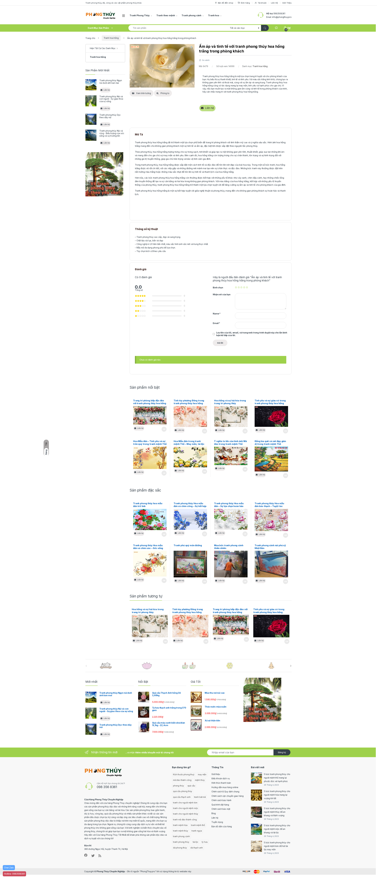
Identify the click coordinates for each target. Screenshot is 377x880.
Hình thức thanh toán (221, 783)
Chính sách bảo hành (221, 800)
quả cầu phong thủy (182, 791)
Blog (213, 813)
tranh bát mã (200, 797)
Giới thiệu (215, 774)
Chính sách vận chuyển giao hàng (227, 796)
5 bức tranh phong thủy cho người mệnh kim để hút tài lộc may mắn (277, 846)
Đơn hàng (245, 3)
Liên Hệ (274, 3)
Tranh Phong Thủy (140, 15)
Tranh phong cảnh (191, 15)
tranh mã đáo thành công (185, 819)
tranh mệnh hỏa (180, 825)
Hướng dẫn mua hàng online (224, 787)
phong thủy (178, 785)
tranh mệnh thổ (198, 825)
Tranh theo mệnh (165, 15)
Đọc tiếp (164, 429)
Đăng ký (282, 752)
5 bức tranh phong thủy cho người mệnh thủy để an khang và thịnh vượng (277, 812)
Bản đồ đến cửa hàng (221, 826)
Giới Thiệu (287, 3)
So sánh (206, 60)
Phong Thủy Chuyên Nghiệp (110, 871)
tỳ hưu (205, 842)
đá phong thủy (180, 847)
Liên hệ (214, 818)
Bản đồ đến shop (225, 3)
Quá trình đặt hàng (220, 804)
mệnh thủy (200, 780)
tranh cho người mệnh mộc (185, 808)
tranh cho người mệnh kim (185, 802)
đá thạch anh (196, 847)
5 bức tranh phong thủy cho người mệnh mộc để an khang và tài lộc (277, 829)
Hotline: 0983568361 (14, 873)
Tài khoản (262, 3)
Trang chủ (90, 38)
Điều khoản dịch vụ (220, 778)
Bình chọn (218, 287)
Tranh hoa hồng (111, 38)
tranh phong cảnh (181, 836)
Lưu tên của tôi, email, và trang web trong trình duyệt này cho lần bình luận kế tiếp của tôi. (251, 334)
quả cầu (191, 785)
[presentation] (291, 666)
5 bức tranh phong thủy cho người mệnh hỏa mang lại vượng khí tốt (277, 795)
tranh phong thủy (181, 842)
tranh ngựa (197, 830)
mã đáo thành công (182, 780)
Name (216, 313)
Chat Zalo (9, 867)
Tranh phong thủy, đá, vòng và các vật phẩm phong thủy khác (113, 3)
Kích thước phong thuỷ (183, 774)
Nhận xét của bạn (221, 294)
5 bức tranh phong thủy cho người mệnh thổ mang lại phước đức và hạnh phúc (277, 777)
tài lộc (195, 842)
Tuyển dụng (217, 822)
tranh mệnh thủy (180, 830)
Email (216, 323)
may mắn (202, 774)
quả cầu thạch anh (182, 797)
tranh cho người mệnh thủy (185, 814)
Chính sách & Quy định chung (225, 791)
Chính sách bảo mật (220, 809)
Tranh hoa (213, 15)
